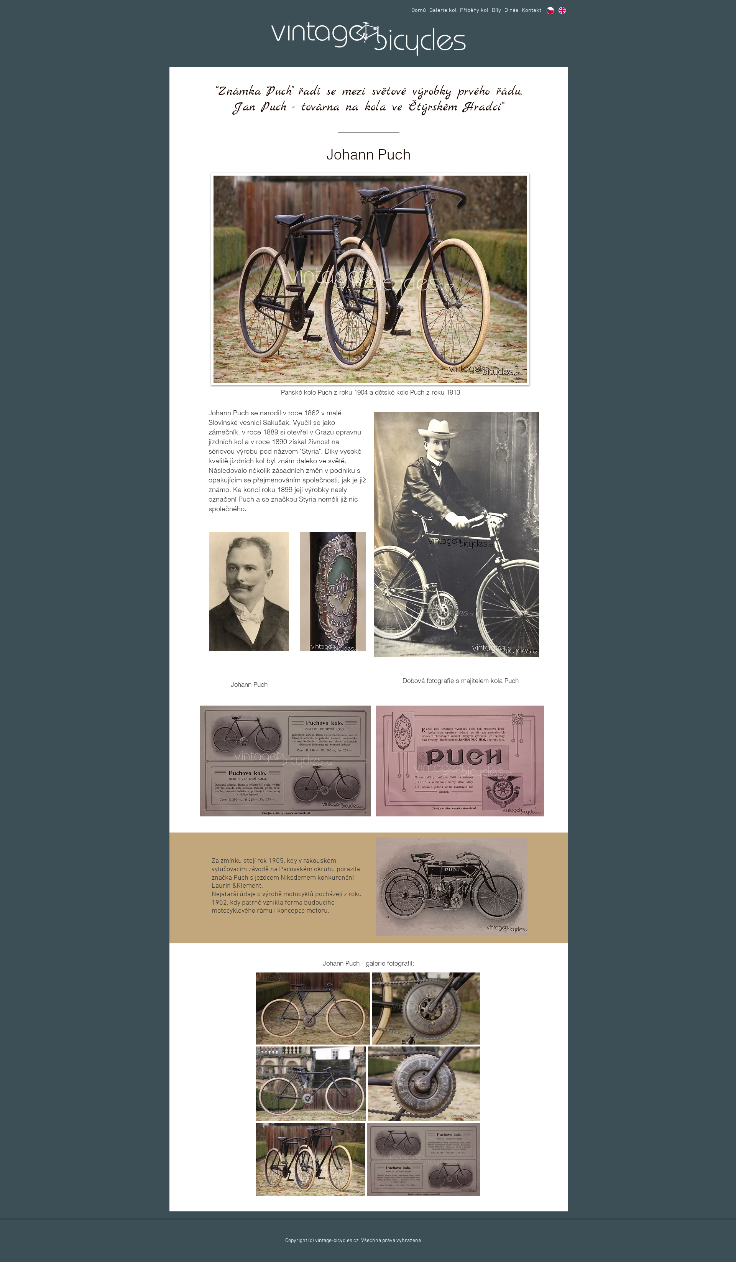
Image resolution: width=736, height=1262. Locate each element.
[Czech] (550, 10)
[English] (562, 10)
